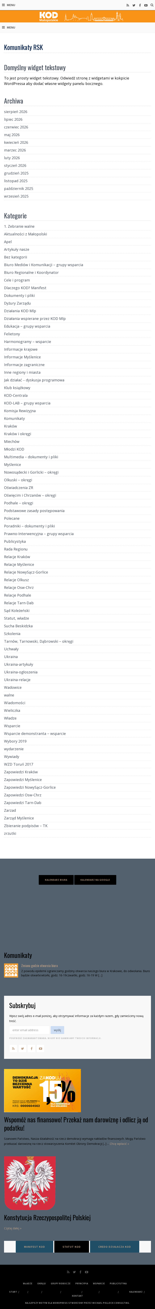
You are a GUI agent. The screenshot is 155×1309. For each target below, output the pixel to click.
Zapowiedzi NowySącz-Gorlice (30, 787)
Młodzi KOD (14, 449)
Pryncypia (81, 1283)
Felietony (12, 333)
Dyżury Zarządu (17, 303)
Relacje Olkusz (16, 579)
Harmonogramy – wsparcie (27, 341)
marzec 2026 (15, 150)
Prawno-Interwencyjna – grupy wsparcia (39, 533)
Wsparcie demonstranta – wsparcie (35, 733)
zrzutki (10, 833)
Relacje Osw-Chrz (19, 587)
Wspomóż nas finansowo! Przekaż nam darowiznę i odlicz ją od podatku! (76, 1124)
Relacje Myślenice (19, 564)
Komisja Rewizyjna (20, 410)
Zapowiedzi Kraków (21, 771)
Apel (8, 241)
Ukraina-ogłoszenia (21, 672)
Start (13, 1291)
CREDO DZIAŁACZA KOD (114, 1247)
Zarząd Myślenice (19, 818)
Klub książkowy (17, 387)
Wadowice (13, 687)
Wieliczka (12, 710)
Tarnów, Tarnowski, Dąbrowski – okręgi (38, 641)
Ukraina (11, 656)
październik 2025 (18, 188)
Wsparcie (12, 725)
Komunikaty (14, 418)
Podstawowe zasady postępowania (34, 510)
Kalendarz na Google (95, 879)
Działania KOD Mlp (20, 310)
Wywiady (11, 756)
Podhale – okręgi (18, 503)
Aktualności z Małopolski (25, 234)
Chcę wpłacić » (119, 1144)
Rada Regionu (16, 549)
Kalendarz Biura (56, 879)
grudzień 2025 (16, 173)
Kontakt (77, 1295)
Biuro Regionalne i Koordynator (31, 272)
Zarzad (10, 810)
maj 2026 (12, 134)
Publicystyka (15, 541)
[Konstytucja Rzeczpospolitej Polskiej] (77, 1183)
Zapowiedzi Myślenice (23, 779)
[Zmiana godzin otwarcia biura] (11, 970)
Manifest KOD (34, 1247)
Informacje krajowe (21, 349)
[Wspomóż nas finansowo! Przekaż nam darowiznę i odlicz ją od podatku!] (77, 1090)
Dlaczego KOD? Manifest (25, 287)
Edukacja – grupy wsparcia (27, 326)
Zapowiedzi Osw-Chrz (22, 795)
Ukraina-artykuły (18, 664)
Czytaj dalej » (12, 1228)
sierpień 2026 (15, 111)
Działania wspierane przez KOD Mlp (35, 318)
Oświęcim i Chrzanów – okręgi (30, 495)
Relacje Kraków (17, 556)
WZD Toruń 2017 (18, 764)
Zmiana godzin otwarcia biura (39, 965)
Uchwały (11, 649)
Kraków (10, 426)
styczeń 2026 (15, 165)
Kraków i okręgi (17, 433)
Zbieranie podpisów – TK (25, 825)
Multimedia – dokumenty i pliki (31, 456)
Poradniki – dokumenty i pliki (29, 526)
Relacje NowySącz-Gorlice (26, 572)
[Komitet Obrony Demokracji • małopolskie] (77, 16)
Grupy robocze (61, 1283)
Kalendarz (136, 1291)
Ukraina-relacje (17, 679)
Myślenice (12, 464)
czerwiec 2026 (16, 127)
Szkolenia (12, 633)
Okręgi (41, 1283)
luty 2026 (12, 157)
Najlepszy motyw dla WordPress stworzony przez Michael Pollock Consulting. (77, 1303)
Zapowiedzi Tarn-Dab (22, 802)
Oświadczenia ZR (18, 487)
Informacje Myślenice (22, 356)
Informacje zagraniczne (24, 364)
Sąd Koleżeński (16, 610)
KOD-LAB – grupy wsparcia (27, 403)
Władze (10, 718)
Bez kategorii (15, 257)
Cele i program (17, 280)
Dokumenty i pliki (19, 295)
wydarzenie (14, 748)
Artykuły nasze (16, 249)
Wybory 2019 (15, 741)
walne (9, 695)
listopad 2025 (15, 180)
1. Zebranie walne (19, 226)
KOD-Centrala (16, 395)
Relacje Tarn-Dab (19, 602)
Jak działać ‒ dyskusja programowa (34, 380)
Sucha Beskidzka (18, 625)
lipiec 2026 (13, 119)
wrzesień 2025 (16, 196)
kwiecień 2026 (16, 142)
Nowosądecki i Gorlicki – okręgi (31, 472)
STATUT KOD (72, 1247)
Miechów (11, 441)
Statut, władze (16, 618)
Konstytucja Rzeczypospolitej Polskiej (47, 1217)
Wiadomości (14, 702)
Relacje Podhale (17, 595)
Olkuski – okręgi (18, 479)
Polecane (12, 518)
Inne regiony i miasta (22, 372)
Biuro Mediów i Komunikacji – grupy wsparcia (43, 264)
